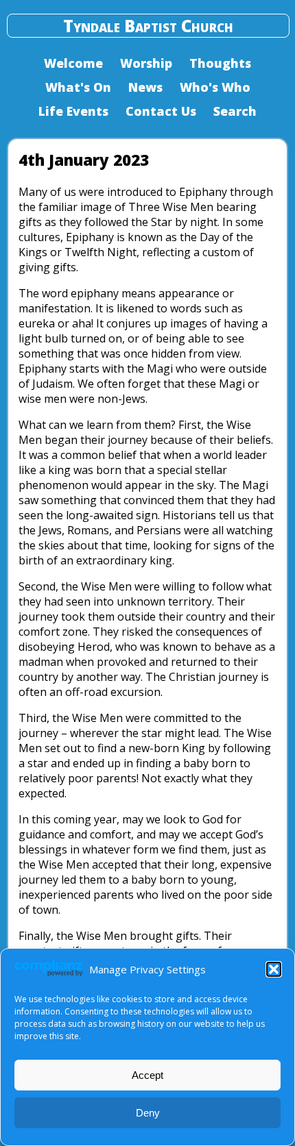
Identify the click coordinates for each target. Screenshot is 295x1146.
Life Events (73, 111)
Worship (146, 63)
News (145, 87)
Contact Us (161, 111)
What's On (78, 87)
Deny (148, 1113)
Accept (147, 1075)
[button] (274, 969)
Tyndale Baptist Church (148, 25)
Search (235, 111)
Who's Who (215, 87)
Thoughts (220, 63)
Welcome (73, 63)
